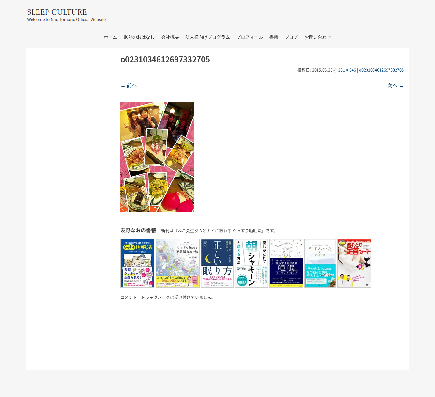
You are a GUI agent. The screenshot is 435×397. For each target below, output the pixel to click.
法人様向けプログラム (207, 37)
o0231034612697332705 (381, 70)
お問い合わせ (317, 37)
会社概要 (170, 37)
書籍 (273, 37)
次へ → (395, 85)
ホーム (110, 37)
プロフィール (249, 37)
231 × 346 (347, 70)
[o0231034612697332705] (157, 210)
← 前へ (128, 85)
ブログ (291, 37)
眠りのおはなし (139, 37)
